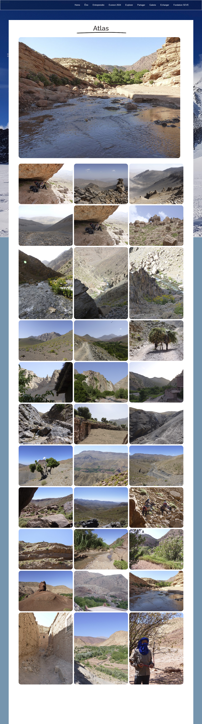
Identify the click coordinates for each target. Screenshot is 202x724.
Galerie (152, 5)
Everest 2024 (115, 5)
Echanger (164, 5)
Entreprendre (98, 5)
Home (77, 5)
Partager (141, 5)
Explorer (129, 5)
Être (86, 5)
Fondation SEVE (181, 5)
